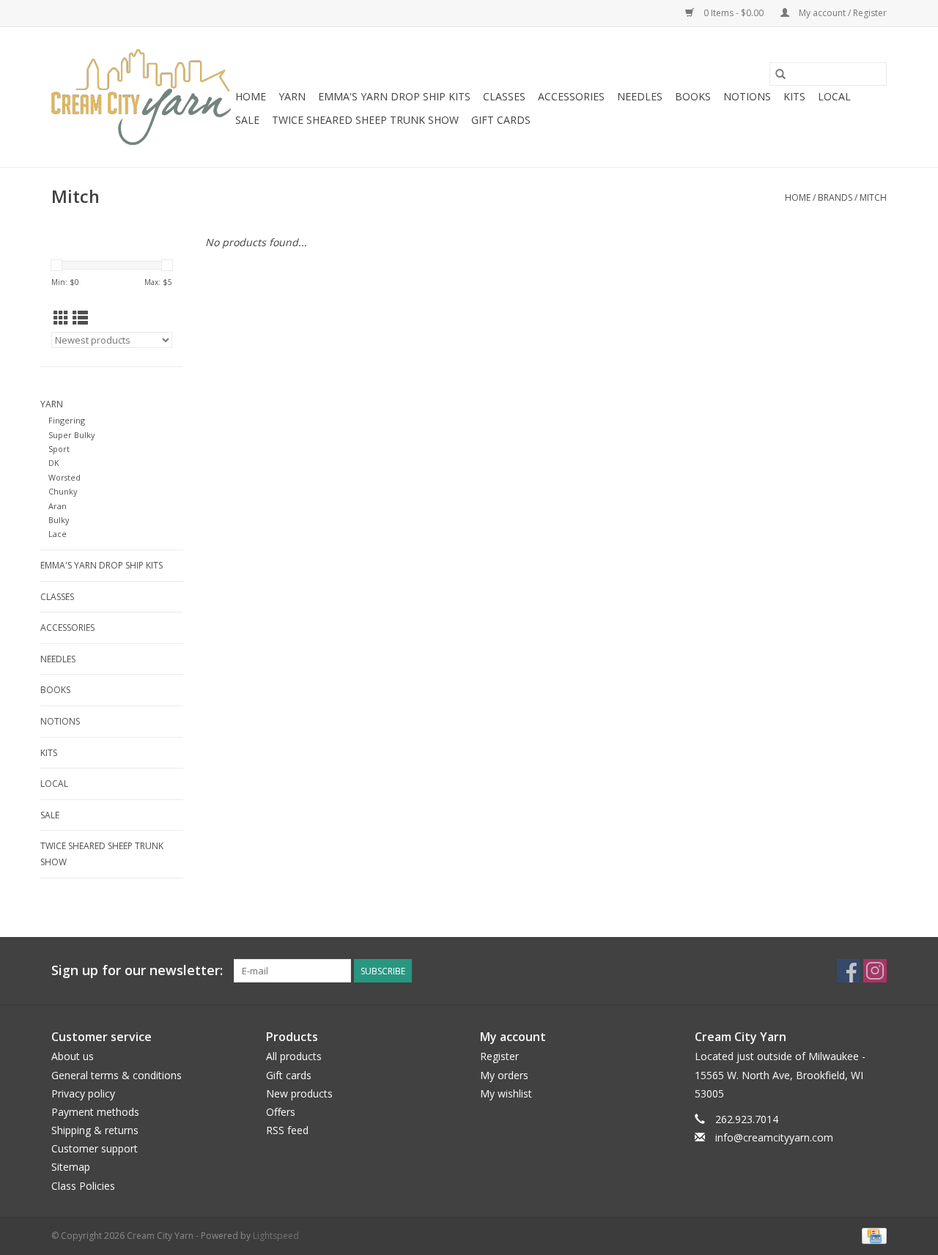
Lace (57, 533)
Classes (504, 96)
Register (499, 1056)
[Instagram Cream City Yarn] (875, 970)
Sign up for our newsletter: (137, 970)
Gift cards (501, 120)
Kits (794, 96)
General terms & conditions (116, 1075)
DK (53, 462)
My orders (504, 1075)
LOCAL (834, 96)
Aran (57, 505)
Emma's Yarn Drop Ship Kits (394, 96)
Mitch (873, 197)
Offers (280, 1112)
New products (299, 1093)
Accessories (571, 96)
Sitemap (70, 1167)
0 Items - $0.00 (733, 13)
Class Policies (83, 1186)
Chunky (62, 491)
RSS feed (287, 1130)
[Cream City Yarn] (141, 97)
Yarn (292, 96)
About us (72, 1056)
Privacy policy (83, 1093)
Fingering (66, 420)
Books (693, 96)
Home (250, 96)
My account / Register (842, 13)
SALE (247, 120)
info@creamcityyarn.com (774, 1137)
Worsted (64, 477)
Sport (59, 448)
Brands (835, 197)
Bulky (58, 519)
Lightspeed (276, 1235)
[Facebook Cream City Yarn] (848, 970)
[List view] (80, 318)
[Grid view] (61, 318)
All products (294, 1056)
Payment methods (95, 1112)
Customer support (94, 1148)
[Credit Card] (872, 1235)
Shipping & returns (95, 1130)
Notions (747, 96)
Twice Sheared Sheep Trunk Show (365, 120)
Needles (639, 96)
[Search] (780, 74)
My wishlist (506, 1093)
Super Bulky (71, 434)
